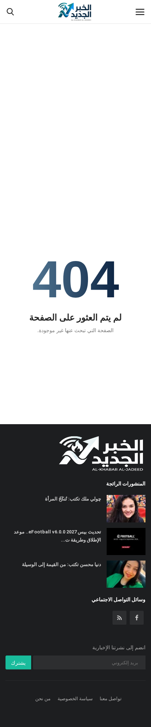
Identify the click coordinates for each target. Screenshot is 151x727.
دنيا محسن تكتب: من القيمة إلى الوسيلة (61, 564)
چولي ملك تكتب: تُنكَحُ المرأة (73, 499)
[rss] (119, 618)
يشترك (18, 662)
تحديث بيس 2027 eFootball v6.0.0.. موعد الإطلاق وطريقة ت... (57, 536)
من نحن (43, 698)
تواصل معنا (111, 698)
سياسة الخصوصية (75, 698)
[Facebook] (137, 618)
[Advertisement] (75, 79)
